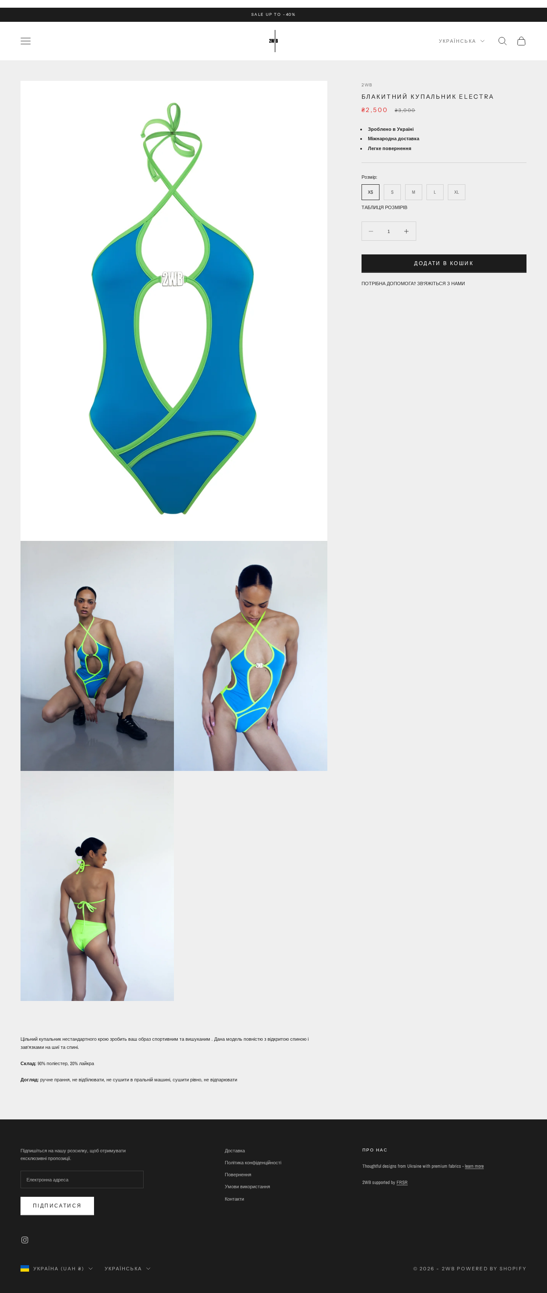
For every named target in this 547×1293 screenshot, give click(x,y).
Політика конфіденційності (253, 1163)
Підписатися (57, 1205)
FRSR (402, 1182)
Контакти (234, 1199)
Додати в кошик (443, 263)
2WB (367, 85)
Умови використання (247, 1187)
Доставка (235, 1151)
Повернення (238, 1175)
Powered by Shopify (491, 1269)
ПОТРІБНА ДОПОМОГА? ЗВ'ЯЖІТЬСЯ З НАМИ (413, 283)
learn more (474, 1166)
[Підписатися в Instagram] (25, 1240)
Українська (457, 41)
